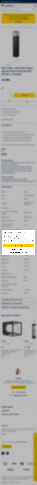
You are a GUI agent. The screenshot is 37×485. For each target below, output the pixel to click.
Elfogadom (18, 245)
